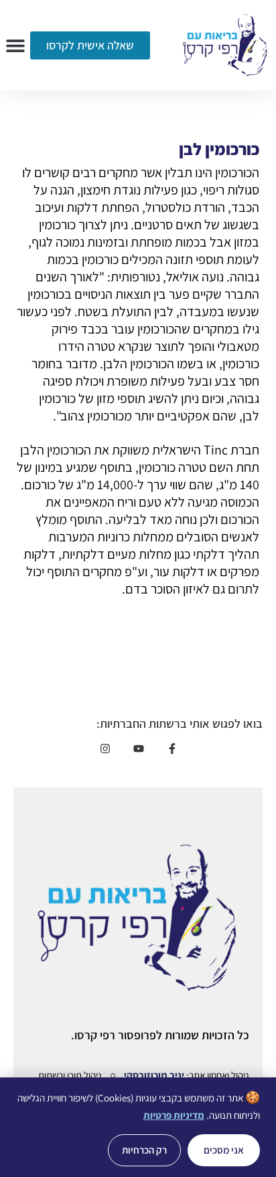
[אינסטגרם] (104, 748)
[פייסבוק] (171, 748)
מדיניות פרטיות (173, 1115)
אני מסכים (224, 1150)
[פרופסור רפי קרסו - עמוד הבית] (225, 45)
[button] (15, 45)
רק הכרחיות (144, 1150)
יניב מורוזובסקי (154, 1075)
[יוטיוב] (138, 748)
